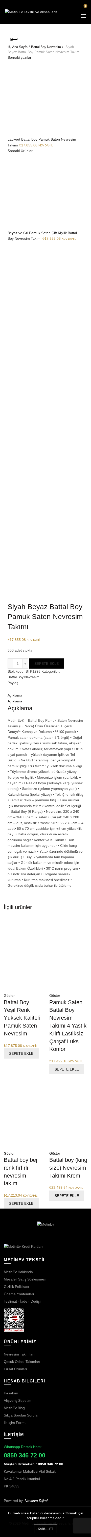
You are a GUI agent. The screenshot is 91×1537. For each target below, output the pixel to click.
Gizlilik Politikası (16, 1287)
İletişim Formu (15, 1423)
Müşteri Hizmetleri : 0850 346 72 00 (33, 1464)
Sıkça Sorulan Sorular (21, 1415)
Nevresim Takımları (19, 1354)
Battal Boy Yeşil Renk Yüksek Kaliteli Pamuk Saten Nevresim (22, 1018)
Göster (9, 995)
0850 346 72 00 (24, 1455)
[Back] (14, 39)
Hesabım (11, 1393)
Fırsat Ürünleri (15, 1369)
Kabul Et (45, 1529)
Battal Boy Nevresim (46, 47)
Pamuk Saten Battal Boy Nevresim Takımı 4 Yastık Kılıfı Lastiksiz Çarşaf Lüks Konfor (67, 1025)
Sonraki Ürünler (20, 151)
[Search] (71, 8)
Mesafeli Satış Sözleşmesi (25, 1279)
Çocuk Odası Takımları (22, 1362)
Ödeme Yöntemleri (19, 1294)
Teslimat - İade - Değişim (23, 1301)
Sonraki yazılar (19, 57)
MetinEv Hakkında (18, 1272)
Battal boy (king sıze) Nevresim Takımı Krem (68, 1168)
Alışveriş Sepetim (17, 1400)
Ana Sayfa (20, 47)
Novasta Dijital (36, 1501)
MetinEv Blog (14, 1408)
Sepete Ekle (46, 663)
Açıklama (15, 695)
